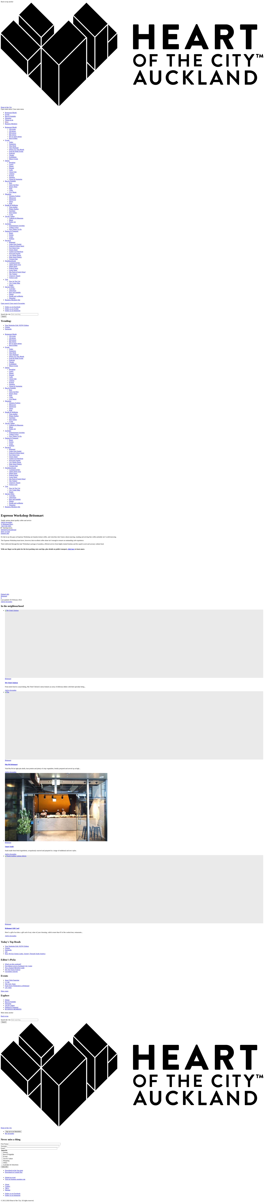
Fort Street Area (14, 248)
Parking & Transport (11, 231)
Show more (4, 991)
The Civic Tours (10, 984)
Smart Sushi (9, 846)
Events (7, 114)
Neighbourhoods (10, 261)
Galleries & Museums (16, 218)
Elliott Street (13, 266)
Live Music (12, 192)
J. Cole (7, 982)
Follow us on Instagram (12, 310)
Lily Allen (8, 988)
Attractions (12, 290)
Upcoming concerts (11, 971)
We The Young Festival (12, 970)
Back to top (4, 1016)
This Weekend (13, 148)
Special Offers (9, 287)
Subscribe (5, 1167)
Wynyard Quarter (14, 253)
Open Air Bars (14, 185)
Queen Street (13, 250)
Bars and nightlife (15, 292)
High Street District (15, 257)
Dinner (11, 166)
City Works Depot (15, 255)
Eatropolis (8, 329)
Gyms (11, 214)
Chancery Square (14, 276)
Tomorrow (12, 144)
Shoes (11, 201)
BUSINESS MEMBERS (13, 1009)
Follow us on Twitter (12, 309)
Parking (11, 239)
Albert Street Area (15, 265)
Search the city (5, 314)
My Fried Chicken (11, 683)
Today (11, 142)
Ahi (6, 952)
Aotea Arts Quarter (15, 244)
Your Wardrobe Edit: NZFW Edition (17, 325)
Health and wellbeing (16, 296)
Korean (11, 175)
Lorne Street (13, 270)
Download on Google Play (13, 1172)
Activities (8, 224)
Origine (7, 327)
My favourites (9, 1133)
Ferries (11, 235)
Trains (11, 237)
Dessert (11, 168)
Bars (10, 183)
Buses (11, 233)
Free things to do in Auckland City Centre (18, 966)
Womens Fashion (14, 196)
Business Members (11, 124)
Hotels (11, 285)
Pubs (10, 188)
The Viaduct (13, 274)
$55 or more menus (15, 136)
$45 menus (12, 135)
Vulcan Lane (13, 277)
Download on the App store (14, 1170)
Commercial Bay (14, 263)
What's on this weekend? (13, 964)
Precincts (8, 240)
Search (4, 316)
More (6, 122)
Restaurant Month (11, 113)
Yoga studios (13, 207)
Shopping (8, 118)
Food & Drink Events (16, 151)
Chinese (11, 174)
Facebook (9, 530)
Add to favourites (6, 522)
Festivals (12, 153)
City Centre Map (14, 283)
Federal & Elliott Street (16, 246)
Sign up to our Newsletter (13, 1131)
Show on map (5, 531)
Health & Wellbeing (11, 205)
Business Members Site (12, 300)
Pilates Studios (14, 209)
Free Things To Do (15, 229)
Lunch (11, 164)
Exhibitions (12, 157)
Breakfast (12, 162)
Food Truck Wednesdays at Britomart (17, 986)
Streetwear (12, 200)
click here (71, 549)
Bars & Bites (13, 138)
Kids (10, 203)
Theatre (11, 155)
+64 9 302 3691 (6, 526)
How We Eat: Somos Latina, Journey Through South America (25, 954)
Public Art (12, 222)
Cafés (11, 170)
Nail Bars (12, 211)
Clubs (11, 190)
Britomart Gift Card (12, 928)
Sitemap (7, 1190)
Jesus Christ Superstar (12, 980)
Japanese (12, 177)
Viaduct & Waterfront (16, 252)
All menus (12, 131)
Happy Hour (13, 187)
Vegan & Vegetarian (15, 179)
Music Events (13, 159)
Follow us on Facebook (12, 307)
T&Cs (7, 1188)
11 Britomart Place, (7, 524)
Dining (7, 161)
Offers (5, 1163)
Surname (4, 1146)
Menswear (12, 198)
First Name (4, 1144)
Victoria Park (13, 259)
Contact (7, 1186)
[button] (9, 303)
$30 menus (12, 133)
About (7, 1184)
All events (12, 129)
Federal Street (13, 268)
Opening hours (7, 528)
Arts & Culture (10, 216)
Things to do (9, 120)
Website (3, 530)
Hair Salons (13, 213)
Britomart (12, 242)
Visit (6, 279)
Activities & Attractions (10, 1165)
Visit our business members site (15, 1179)
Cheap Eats (12, 172)
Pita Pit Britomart (11, 764)
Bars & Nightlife (10, 116)
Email (14, 530)
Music (11, 220)
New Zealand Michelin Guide (14, 968)
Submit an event (10, 1177)
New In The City (14, 281)
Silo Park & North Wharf (17, 272)
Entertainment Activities (17, 226)
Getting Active (14, 227)
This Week (12, 146)
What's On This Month (16, 149)
